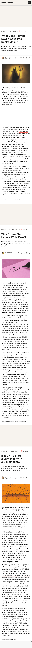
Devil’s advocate (16, 172)
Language (4, 229)
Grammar (4, 451)
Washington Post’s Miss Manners (12, 390)
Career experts (12, 394)
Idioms (3, 31)
